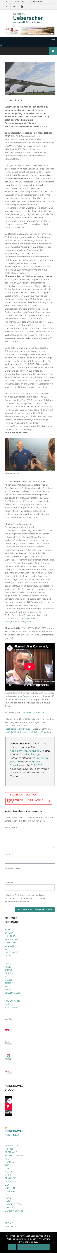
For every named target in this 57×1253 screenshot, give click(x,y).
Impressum (19, 1)
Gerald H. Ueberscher (33, 712)
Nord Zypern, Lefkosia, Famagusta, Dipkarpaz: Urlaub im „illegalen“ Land (12, 942)
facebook (6, 6)
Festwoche (28, 696)
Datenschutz (36, 1)
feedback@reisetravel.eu (17, 728)
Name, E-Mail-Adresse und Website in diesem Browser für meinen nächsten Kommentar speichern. (26, 898)
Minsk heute (36, 750)
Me (7, 1)
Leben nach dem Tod (23, 794)
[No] (53, 1242)
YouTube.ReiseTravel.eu (17, 732)
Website (9, 882)
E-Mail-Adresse (13, 868)
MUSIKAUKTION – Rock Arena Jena (25, 801)
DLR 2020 (36, 765)
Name (8, 854)
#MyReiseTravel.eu (41, 732)
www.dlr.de (30, 618)
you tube (22, 6)
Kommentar (12, 827)
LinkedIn (14, 6)
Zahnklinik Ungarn (31, 754)
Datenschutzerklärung (33, 1247)
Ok (11, 1247)
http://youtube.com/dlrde (18, 621)
